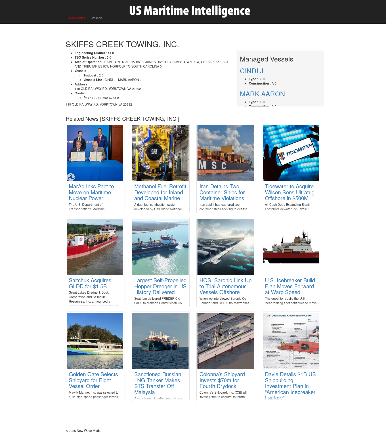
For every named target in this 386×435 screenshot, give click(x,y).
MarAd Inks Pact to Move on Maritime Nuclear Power (91, 192)
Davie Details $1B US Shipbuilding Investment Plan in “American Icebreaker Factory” (290, 385)
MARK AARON (262, 93)
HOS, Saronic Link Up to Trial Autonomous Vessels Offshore (225, 286)
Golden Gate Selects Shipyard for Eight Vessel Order (93, 380)
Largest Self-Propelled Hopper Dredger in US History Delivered (160, 286)
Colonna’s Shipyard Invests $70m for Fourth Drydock (222, 380)
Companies (77, 18)
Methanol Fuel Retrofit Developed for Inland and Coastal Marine (160, 192)
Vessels (97, 18)
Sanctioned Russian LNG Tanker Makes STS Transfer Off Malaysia (157, 382)
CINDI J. (252, 70)
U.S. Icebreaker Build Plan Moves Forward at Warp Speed (290, 286)
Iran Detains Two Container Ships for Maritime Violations (222, 192)
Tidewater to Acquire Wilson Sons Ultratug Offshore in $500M (290, 192)
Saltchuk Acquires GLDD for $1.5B (90, 283)
